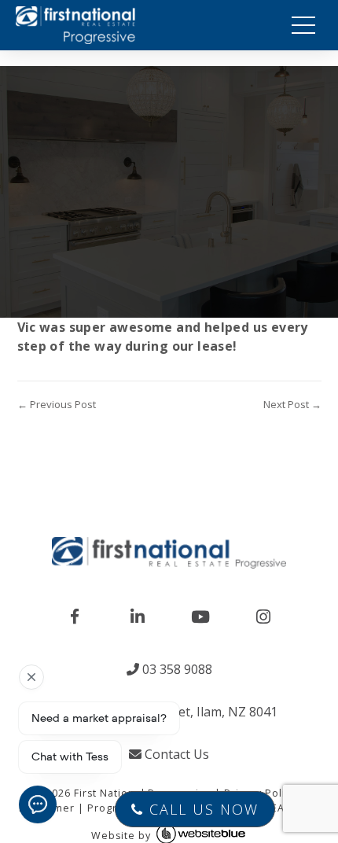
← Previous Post (56, 404)
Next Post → (292, 404)
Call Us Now (201, 809)
